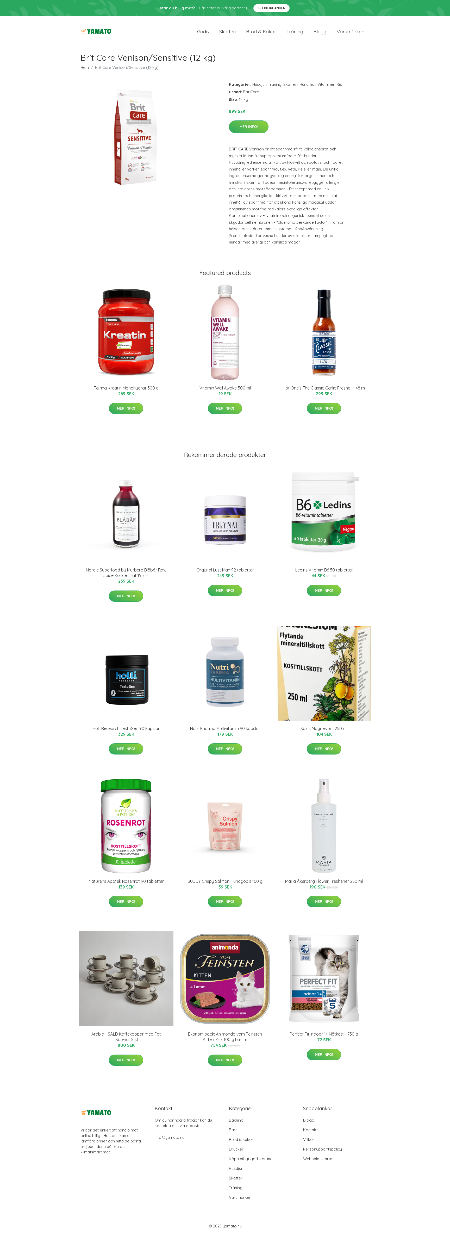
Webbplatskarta (317, 1158)
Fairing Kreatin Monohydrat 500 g (126, 388)
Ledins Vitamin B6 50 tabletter (324, 570)
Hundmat (307, 84)
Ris (339, 84)
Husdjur (259, 84)
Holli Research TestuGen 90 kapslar (126, 728)
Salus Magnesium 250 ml (324, 728)
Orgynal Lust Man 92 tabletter (225, 570)
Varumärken (350, 32)
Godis (203, 32)
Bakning (236, 1120)
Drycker (236, 1149)
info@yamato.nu (169, 1137)
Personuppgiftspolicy (322, 1149)
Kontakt (310, 1129)
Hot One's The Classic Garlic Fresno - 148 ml (324, 388)
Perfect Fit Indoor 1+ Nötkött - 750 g (324, 1034)
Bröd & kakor (261, 32)
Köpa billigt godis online (250, 1158)
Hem (84, 67)
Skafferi (227, 32)
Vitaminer (326, 84)
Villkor (308, 1139)
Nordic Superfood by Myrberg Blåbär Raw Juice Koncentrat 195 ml (126, 572)
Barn (233, 1129)
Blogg (320, 32)
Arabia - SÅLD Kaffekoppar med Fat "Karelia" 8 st (126, 1036)
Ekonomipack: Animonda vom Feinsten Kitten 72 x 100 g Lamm (225, 1036)
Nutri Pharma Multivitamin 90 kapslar (225, 728)
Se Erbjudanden (271, 8)
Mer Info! (249, 126)
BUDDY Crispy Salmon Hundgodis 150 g (225, 881)
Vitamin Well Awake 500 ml (225, 388)
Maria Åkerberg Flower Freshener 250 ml (324, 881)
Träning (294, 32)
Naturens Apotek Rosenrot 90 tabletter (126, 881)
